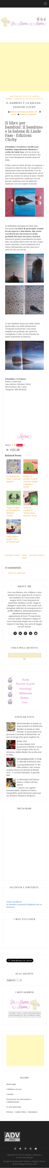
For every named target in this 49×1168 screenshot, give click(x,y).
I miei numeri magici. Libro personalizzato (12, 539)
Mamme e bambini (13, 99)
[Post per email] (7, 450)
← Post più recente (11, 555)
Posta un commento (17, 573)
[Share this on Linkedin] (24, 445)
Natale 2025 (22, 741)
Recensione (27, 99)
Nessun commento (28, 114)
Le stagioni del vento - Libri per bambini (13, 479)
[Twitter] (20, 1148)
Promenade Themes (21, 1161)
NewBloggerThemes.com (26, 1164)
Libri (20, 96)
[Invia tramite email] (11, 450)
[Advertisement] (24, 66)
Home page (11, 1084)
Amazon (13, 96)
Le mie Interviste (13, 1107)
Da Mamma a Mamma (31, 1155)
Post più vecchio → (37, 555)
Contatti (9, 1094)
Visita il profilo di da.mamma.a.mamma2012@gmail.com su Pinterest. (24, 904)
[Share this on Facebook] (12, 445)
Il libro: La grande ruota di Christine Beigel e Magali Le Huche (30, 481)
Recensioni (38, 99)
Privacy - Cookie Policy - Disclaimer (21, 1112)
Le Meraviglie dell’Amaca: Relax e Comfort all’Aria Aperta (28, 782)
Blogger (30, 1157)
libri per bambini (31, 96)
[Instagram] (30, 1148)
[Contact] (35, 1148)
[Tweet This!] (15, 445)
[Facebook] (15, 1148)
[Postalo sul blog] (13, 450)
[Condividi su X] (16, 450)
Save (20, 445)
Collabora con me (14, 1089)
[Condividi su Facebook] (18, 450)
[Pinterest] (25, 1148)
